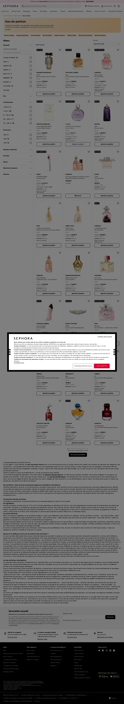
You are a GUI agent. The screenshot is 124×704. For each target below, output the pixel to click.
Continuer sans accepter (105, 336)
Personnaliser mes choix (83, 366)
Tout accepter (102, 366)
